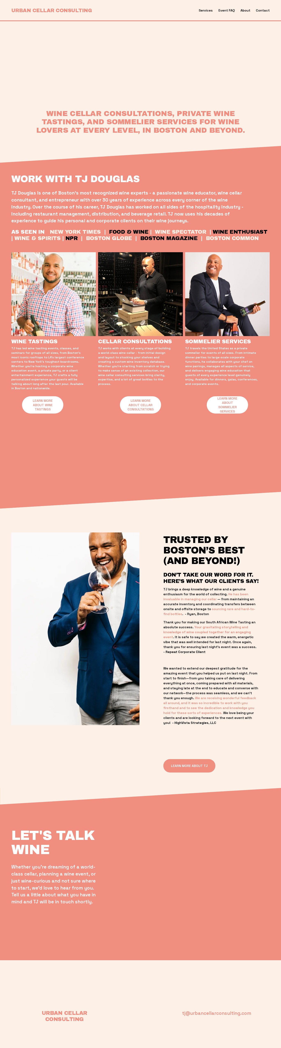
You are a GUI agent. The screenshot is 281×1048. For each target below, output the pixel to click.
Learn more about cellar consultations (141, 405)
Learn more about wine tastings (43, 405)
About (245, 10)
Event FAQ (226, 10)
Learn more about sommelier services (227, 405)
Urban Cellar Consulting (51, 10)
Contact (263, 10)
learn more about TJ (189, 766)
